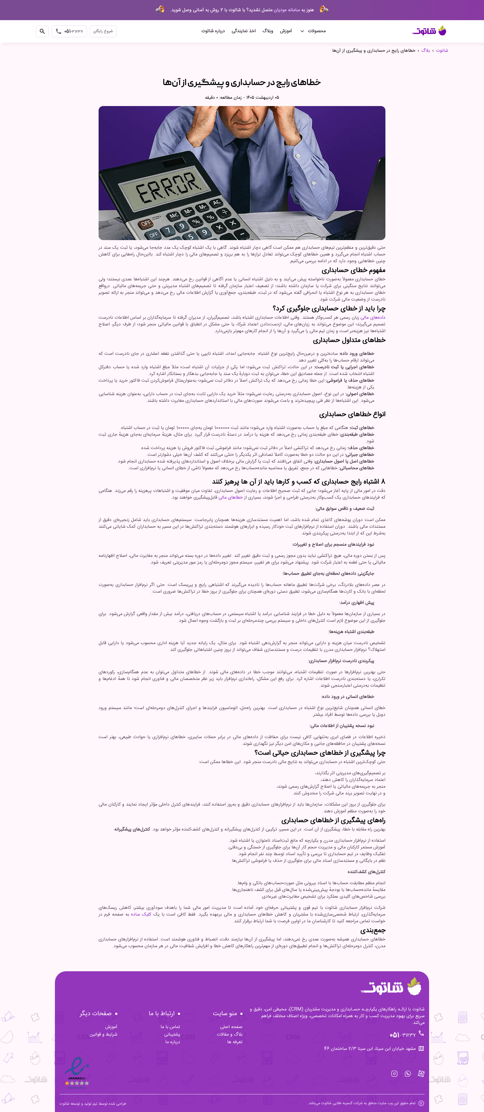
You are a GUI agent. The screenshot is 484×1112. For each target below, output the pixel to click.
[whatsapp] (407, 1073)
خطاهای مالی (230, 497)
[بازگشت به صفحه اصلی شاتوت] (429, 31)
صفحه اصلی (231, 1027)
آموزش (286, 31)
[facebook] (421, 1073)
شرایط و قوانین (103, 1034)
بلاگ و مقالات (230, 1034)
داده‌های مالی (372, 318)
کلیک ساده (141, 914)
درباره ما (172, 1042)
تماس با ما (170, 1027)
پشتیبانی (172, 1034)
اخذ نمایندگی (244, 31)
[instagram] (394, 1073)
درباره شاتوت (213, 31)
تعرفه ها (235, 1042)
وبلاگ (267, 31)
